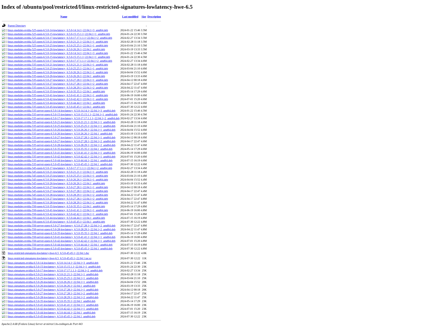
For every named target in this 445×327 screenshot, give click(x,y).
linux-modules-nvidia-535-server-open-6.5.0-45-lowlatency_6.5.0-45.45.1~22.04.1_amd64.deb (60, 164)
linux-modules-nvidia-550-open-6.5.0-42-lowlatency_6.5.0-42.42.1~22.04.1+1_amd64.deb (58, 214)
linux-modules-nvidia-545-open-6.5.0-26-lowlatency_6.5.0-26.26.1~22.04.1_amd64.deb (56, 183)
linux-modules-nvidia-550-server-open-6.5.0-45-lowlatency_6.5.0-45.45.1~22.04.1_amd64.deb (60, 248)
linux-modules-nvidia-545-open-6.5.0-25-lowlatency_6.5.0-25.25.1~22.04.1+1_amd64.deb (58, 175)
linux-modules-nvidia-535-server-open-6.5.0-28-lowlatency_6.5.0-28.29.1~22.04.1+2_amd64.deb (61, 145)
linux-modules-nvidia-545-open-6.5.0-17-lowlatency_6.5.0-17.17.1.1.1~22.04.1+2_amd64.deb (60, 168)
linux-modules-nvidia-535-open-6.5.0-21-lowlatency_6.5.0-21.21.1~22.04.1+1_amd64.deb (58, 64)
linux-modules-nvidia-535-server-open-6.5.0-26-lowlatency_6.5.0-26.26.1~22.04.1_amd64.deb (60, 133)
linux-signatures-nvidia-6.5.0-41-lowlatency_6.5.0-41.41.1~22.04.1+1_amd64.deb (53, 304)
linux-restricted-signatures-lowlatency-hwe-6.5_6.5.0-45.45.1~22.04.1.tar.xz (49, 258)
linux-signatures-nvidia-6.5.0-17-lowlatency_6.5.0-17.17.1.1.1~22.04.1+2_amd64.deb (55, 270)
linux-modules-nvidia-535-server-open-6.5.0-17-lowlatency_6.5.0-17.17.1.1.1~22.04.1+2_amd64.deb (64, 118)
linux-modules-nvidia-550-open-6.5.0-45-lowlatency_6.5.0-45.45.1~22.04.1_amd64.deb (56, 221)
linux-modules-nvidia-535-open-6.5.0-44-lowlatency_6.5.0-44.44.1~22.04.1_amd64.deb (56, 103)
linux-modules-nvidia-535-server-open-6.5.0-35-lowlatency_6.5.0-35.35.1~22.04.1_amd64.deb (60, 148)
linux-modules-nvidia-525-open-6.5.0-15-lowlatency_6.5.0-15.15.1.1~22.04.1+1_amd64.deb (59, 34)
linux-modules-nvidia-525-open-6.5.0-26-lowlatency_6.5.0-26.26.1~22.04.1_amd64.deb (56, 49)
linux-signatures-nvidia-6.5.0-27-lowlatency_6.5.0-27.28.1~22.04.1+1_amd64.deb (53, 289)
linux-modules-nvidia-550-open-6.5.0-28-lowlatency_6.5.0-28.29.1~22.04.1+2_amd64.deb (58, 202)
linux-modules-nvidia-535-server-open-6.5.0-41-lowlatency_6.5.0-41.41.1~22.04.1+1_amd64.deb (61, 152)
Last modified (130, 16)
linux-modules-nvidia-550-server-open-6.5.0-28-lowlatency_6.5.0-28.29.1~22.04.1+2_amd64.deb (61, 229)
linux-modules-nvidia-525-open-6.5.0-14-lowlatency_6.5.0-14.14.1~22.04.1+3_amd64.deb (58, 30)
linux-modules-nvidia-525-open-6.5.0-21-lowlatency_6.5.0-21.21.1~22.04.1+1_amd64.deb (58, 41)
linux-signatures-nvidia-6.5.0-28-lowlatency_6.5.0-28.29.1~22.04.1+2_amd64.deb (53, 297)
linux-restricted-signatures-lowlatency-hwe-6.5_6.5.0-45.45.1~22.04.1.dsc (48, 253)
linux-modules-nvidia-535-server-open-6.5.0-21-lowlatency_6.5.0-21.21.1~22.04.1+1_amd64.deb (61, 122)
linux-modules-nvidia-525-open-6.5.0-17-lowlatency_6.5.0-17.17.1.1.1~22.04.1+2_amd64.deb (60, 37)
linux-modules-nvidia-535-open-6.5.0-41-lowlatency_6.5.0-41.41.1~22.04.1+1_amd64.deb (58, 95)
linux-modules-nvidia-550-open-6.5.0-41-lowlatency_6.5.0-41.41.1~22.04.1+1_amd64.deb (58, 210)
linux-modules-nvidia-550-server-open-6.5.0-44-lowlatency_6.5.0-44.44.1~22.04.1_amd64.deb (60, 244)
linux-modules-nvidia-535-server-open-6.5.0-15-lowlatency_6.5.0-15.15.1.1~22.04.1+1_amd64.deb (63, 114)
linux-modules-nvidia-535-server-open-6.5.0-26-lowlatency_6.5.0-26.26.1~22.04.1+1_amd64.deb (61, 129)
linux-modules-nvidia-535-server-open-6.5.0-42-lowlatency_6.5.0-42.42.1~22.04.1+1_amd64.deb (61, 156)
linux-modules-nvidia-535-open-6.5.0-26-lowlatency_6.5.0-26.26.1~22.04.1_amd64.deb (56, 76)
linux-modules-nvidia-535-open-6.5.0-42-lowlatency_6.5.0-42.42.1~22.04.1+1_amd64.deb (58, 99)
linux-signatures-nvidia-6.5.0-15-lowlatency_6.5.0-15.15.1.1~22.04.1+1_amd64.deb (54, 266)
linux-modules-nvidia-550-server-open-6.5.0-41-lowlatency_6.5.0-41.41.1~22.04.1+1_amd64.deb (61, 237)
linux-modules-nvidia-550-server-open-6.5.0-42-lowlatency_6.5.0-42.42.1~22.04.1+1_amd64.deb (61, 240)
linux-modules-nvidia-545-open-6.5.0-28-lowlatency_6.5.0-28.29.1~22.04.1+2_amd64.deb (58, 194)
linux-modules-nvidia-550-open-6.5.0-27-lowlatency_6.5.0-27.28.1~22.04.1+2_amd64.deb (58, 198)
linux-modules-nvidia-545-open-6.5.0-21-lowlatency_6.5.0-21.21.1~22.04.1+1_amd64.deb (58, 171)
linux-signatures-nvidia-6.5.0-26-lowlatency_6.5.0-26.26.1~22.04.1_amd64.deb (51, 285)
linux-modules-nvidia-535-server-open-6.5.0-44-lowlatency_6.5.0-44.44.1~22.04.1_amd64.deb (60, 160)
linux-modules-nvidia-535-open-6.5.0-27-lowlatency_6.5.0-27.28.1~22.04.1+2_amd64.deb (58, 83)
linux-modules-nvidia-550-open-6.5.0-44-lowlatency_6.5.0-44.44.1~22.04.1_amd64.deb (56, 217)
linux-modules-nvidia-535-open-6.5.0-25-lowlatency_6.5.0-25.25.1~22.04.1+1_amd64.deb (58, 68)
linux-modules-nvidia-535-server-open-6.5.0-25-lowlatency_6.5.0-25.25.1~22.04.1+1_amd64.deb (61, 125)
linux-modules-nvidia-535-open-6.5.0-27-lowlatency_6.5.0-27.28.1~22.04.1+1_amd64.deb (58, 80)
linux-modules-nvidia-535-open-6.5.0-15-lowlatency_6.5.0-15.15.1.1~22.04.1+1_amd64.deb (59, 57)
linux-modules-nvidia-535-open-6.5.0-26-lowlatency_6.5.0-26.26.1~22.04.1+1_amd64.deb (58, 72)
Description (154, 16)
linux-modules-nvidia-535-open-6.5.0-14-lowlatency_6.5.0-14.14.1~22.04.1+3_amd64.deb (58, 53)
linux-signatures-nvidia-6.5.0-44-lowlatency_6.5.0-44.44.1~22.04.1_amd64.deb (51, 312)
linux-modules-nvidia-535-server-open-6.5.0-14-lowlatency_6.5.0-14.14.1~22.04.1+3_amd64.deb (61, 110)
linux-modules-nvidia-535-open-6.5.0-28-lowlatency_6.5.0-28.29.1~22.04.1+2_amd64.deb (58, 87)
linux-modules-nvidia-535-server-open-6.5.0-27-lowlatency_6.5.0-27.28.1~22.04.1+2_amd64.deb (61, 141)
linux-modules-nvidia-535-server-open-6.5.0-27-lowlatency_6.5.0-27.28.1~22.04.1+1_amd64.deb (61, 137)
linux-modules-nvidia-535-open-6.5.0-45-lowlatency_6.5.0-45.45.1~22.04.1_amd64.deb (56, 106)
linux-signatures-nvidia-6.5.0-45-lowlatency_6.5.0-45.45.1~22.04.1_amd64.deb (51, 316)
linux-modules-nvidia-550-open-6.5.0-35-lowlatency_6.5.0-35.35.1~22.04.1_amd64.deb (56, 206)
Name (63, 16)
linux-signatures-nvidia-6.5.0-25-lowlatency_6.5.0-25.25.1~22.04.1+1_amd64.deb (53, 278)
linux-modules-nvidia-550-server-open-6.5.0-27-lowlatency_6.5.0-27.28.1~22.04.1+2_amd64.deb (61, 225)
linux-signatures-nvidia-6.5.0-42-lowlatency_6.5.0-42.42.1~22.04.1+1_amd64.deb (53, 308)
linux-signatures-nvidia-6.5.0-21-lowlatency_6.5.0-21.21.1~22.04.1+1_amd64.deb (53, 274)
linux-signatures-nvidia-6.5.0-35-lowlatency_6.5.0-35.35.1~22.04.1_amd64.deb (51, 301)
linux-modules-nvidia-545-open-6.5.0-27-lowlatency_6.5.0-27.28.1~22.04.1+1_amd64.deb (58, 187)
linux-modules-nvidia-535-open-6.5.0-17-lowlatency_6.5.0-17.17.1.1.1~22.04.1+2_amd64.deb (60, 60)
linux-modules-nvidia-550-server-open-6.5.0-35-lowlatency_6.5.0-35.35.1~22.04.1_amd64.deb (60, 233)
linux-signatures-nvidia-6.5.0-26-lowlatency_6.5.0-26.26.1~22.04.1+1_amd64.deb (53, 282)
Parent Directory (17, 25)
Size (143, 16)
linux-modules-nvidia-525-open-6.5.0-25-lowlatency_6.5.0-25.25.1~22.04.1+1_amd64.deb (58, 45)
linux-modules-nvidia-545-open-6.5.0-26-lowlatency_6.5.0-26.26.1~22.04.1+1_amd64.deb (58, 179)
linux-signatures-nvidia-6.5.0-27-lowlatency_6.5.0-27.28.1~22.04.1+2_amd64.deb (53, 293)
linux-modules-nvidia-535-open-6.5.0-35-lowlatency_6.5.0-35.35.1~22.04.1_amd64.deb (56, 91)
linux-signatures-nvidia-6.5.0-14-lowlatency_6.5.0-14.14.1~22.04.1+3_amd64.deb (53, 262)
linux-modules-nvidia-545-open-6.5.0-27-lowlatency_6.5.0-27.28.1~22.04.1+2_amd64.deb (58, 191)
